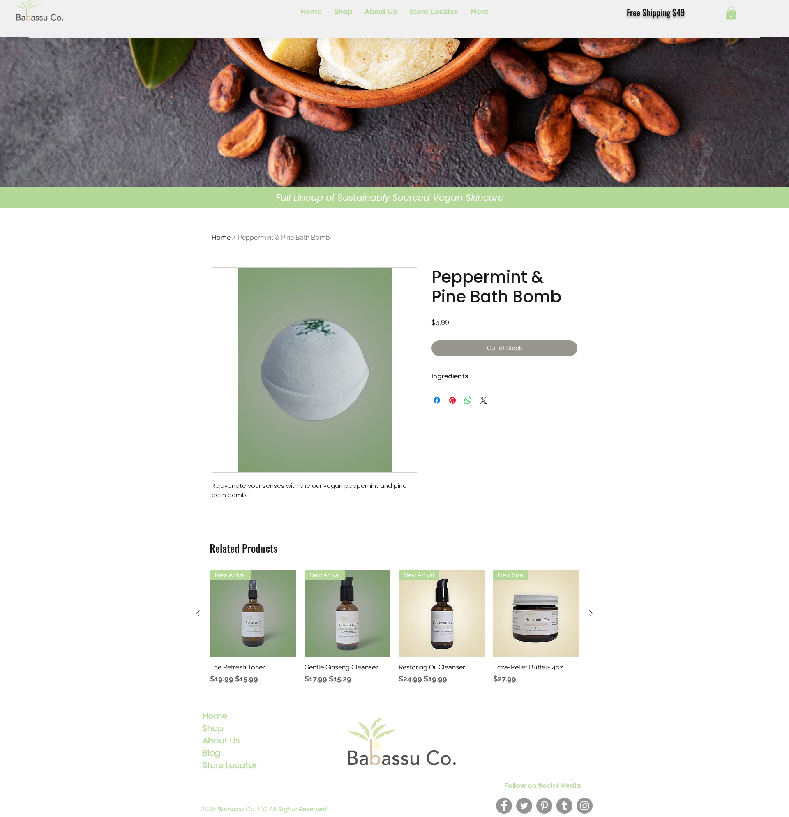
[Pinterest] (544, 806)
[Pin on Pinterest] (452, 400)
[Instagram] (585, 806)
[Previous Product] (198, 613)
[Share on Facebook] (437, 400)
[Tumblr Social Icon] (564, 806)
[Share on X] (484, 400)
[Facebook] (504, 806)
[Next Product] (591, 613)
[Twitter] (524, 806)
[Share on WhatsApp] (468, 400)
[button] (731, 12)
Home (221, 237)
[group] (394, 631)
